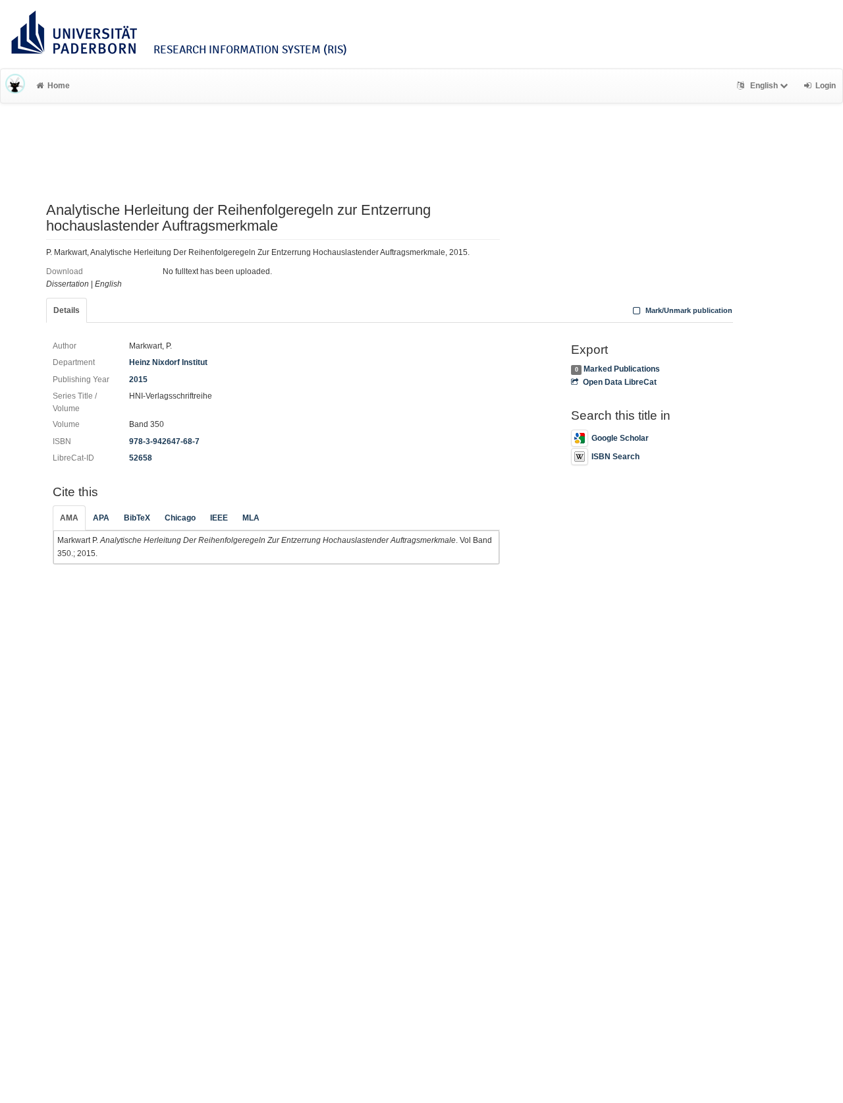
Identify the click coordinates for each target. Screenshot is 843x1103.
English (764, 85)
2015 (138, 379)
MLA (250, 518)
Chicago (180, 518)
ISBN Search (615, 456)
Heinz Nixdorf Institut (168, 362)
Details (66, 310)
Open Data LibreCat (619, 382)
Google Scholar (620, 438)
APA (101, 518)
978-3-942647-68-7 (164, 441)
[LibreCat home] (15, 85)
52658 (140, 458)
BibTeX (137, 518)
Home (58, 85)
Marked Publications (622, 369)
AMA (69, 518)
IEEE (219, 518)
